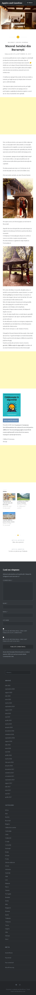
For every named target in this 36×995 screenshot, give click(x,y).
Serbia (7, 901)
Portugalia (8, 894)
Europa (18, 42)
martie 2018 (8, 759)
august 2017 (8, 783)
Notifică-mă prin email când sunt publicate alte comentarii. (15, 631)
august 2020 (8, 692)
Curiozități (8, 845)
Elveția (7, 852)
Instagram (26, 425)
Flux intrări (8, 957)
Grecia (7, 866)
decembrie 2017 (9, 769)
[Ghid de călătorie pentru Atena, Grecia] (9, 515)
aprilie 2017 (8, 797)
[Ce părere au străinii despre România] (23, 496)
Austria (7, 817)
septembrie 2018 (10, 738)
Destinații (7, 848)
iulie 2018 (7, 745)
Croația (7, 841)
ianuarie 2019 (9, 727)
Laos (6, 880)
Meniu (31, 2)
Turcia (7, 925)
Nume (5, 603)
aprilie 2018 (8, 755)
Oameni (7, 890)
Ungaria (7, 928)
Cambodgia (8, 831)
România (25, 42)
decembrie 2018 (9, 731)
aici (11, 340)
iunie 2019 (8, 713)
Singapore (8, 908)
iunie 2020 (8, 699)
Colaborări (8, 838)
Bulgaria (7, 824)
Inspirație (7, 873)
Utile (6, 932)
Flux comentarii (9, 962)
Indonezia (8, 869)
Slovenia (7, 911)
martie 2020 (8, 703)
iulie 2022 (7, 685)
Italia (6, 876)
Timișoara (8, 921)
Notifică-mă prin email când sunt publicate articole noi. (15, 640)
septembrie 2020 (10, 689)
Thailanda (7, 918)
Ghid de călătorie (10, 862)
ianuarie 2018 (9, 765)
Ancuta (13, 54)
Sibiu (6, 904)
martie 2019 (8, 724)
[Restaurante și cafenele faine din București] (9, 496)
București (11, 42)
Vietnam (7, 936)
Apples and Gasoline (12, 3)
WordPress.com (20, 991)
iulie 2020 (7, 696)
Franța (7, 859)
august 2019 (8, 710)
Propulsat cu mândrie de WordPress (16, 989)
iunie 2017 (8, 790)
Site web (6, 620)
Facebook (18, 425)
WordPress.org (9, 967)
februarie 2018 (9, 762)
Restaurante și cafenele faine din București (7, 502)
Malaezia (7, 883)
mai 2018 (7, 752)
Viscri (6, 939)
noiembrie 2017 (9, 772)
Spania (7, 915)
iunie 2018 (8, 748)
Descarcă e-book (11, 420)
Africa (7, 810)
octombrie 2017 (9, 776)
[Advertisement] (18, 115)
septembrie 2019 (10, 706)
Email (5, 611)
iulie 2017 (7, 786)
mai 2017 (7, 793)
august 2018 (8, 741)
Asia (6, 813)
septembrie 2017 (10, 779)
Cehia (6, 834)
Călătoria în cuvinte (10, 827)
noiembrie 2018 (9, 734)
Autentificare (9, 953)
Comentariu (7, 580)
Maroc (7, 887)
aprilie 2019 (8, 720)
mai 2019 (7, 717)
